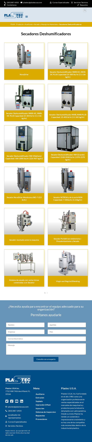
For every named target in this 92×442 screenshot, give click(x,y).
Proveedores (41, 419)
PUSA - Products (17, 24)
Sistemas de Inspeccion (46, 412)
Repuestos (40, 415)
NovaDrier (24, 74)
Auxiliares (29, 24)
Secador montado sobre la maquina (24, 240)
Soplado (39, 401)
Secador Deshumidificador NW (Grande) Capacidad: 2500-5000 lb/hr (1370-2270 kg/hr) (68, 157)
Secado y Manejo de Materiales (46, 24)
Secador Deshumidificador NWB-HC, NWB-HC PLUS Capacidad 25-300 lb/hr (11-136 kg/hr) (24, 115)
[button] (85, 10)
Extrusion (40, 397)
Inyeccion (40, 408)
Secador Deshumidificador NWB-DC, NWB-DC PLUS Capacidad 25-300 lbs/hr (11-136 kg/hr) (68, 74)
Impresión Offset (43, 405)
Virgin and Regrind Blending (68, 281)
